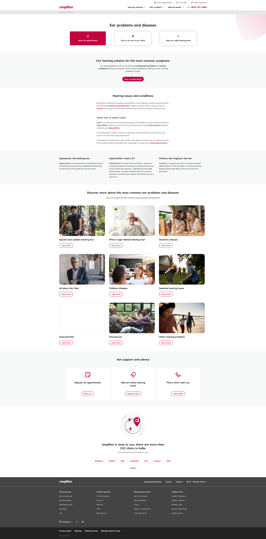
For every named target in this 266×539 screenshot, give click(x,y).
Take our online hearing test (178, 40)
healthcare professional (118, 106)
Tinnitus (162, 163)
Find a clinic (178, 393)
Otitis (99, 122)
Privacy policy (65, 530)
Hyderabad (134, 461)
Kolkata (133, 468)
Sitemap (78, 530)
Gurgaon (157, 461)
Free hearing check (103, 496)
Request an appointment (142, 509)
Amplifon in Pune (176, 513)
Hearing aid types (65, 500)
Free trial (100, 500)
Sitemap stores (91, 530)
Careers (168, 482)
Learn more (66, 245)
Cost (60, 513)
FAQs (98, 509)
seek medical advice (158, 143)
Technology (63, 509)
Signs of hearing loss (141, 496)
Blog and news (101, 513)
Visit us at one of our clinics (133, 40)
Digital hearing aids (65, 504)
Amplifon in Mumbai (178, 500)
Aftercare (100, 504)
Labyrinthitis (113, 128)
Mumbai (112, 461)
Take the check (133, 393)
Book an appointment (87, 40)
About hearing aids (65, 496)
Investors (179, 482)
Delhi (122, 461)
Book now (88, 393)
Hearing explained (140, 500)
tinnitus (100, 108)
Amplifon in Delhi (176, 504)
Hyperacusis (64, 163)
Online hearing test (140, 513)
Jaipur (168, 461)
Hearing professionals (152, 482)
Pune (146, 461)
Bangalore (99, 461)
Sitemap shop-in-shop (110, 530)
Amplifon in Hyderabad (179, 509)
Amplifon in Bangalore (178, 496)
